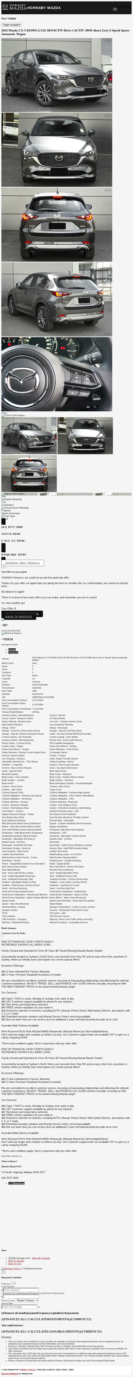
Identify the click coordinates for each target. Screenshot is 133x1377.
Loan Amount (7, 1286)
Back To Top (14, 1263)
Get (16, 1183)
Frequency (6, 1283)
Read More (6, 1156)
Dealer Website (9, 1374)
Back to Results (19, 616)
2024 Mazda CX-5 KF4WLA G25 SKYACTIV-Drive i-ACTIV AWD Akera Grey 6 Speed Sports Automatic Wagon (65, 32)
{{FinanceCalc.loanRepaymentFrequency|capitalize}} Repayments (32, 1293)
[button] (66, 1337)
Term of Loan (7, 1300)
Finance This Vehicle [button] (23, 563)
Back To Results (16, 1261)
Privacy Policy (28, 1370)
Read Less (17, 1156)
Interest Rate (7, 1303)
